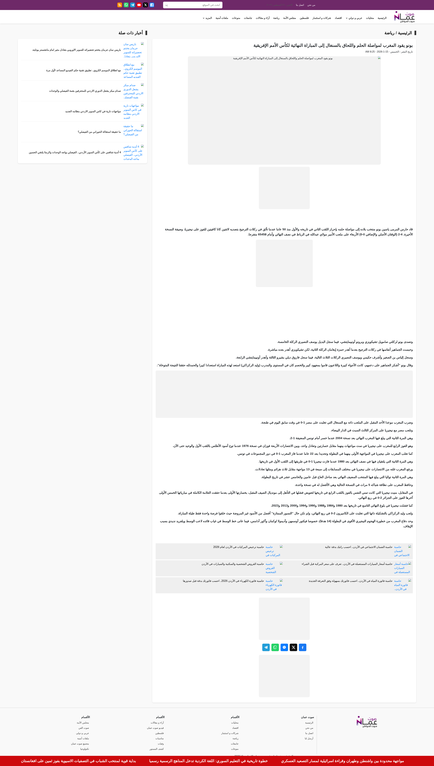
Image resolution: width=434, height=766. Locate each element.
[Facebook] (152, 5)
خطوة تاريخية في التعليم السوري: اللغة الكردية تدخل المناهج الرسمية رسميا (208, 761)
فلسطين (304, 18)
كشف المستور (157, 749)
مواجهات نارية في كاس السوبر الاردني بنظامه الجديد (93, 111)
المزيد (208, 18)
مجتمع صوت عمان (80, 743)
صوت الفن (83, 728)
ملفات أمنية (222, 18)
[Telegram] (132, 5)
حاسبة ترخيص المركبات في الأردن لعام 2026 (238, 547)
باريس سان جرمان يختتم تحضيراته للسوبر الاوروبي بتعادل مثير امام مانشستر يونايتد (76, 49)
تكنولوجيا (84, 749)
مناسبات (159, 738)
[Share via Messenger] (284, 647)
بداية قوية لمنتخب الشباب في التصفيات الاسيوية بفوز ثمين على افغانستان (78, 761)
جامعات (248, 18)
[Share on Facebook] (302, 647)
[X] (145, 5)
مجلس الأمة (289, 18)
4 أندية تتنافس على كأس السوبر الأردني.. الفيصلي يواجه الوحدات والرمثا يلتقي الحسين (75, 152)
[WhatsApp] (126, 5)
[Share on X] (293, 647)
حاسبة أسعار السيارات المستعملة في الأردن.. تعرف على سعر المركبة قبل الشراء (347, 563)
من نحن (311, 5)
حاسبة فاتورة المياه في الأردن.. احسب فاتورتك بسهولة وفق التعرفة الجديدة (350, 580)
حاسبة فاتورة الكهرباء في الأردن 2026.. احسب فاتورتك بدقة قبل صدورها (223, 580)
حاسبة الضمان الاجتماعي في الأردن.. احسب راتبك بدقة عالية (358, 547)
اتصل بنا (300, 5)
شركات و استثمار (321, 18)
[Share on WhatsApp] (275, 647)
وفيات (161, 743)
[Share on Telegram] (266, 647)
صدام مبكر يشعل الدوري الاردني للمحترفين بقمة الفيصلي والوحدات (85, 90)
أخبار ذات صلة (131, 33)
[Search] (166, 5)
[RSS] (119, 5)
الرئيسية (382, 18)
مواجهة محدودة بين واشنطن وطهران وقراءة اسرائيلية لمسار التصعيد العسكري (342, 761)
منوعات (236, 18)
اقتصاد (338, 18)
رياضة (276, 18)
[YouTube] (139, 5)
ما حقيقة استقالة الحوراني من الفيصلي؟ (99, 131)
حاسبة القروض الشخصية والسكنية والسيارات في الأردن (233, 563)
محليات (370, 18)
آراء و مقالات (263, 18)
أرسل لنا (309, 738)
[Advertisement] (284, 188)
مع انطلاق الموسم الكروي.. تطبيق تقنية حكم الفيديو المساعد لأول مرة (83, 70)
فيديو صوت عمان (155, 728)
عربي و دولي (355, 18)
